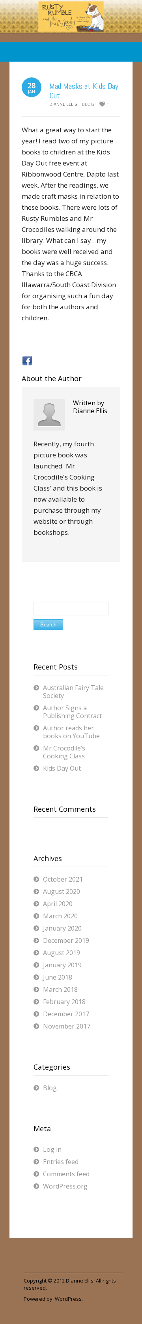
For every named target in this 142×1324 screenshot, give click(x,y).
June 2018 (57, 977)
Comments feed (66, 1174)
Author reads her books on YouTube (71, 732)
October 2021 (63, 879)
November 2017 (66, 1026)
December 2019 (66, 940)
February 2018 (64, 1001)
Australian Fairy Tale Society (73, 691)
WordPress (68, 1298)
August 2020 (61, 891)
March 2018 (60, 989)
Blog (88, 104)
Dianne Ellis (79, 1280)
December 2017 (66, 1014)
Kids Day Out (62, 768)
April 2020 (58, 903)
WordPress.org (65, 1186)
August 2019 (61, 952)
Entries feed (60, 1161)
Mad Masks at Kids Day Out (83, 91)
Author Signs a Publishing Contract (72, 711)
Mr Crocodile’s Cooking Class (64, 752)
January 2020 (62, 928)
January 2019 (62, 965)
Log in (52, 1149)
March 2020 (60, 916)
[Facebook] (27, 360)
